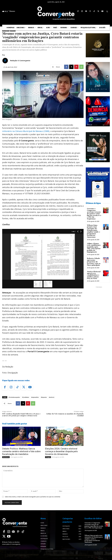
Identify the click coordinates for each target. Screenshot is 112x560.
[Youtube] (102, 11)
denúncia (51, 397)
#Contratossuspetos (14, 397)
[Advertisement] (99, 321)
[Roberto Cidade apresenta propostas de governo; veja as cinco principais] (106, 260)
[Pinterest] (90, 11)
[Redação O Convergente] (5, 60)
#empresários (35, 397)
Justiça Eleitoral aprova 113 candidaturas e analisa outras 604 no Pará (94, 275)
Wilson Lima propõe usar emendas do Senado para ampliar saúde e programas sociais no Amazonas (93, 231)
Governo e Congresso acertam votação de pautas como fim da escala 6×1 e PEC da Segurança (94, 214)
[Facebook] (77, 11)
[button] (107, 11)
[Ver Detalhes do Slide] (98, 77)
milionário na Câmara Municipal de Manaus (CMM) (25, 131)
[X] (98, 11)
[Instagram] (81, 11)
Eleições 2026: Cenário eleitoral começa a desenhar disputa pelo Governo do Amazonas (61, 451)
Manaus (12, 30)
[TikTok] (94, 11)
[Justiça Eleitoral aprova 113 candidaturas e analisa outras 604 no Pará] (106, 273)
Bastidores (6, 457)
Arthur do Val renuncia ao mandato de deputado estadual (65, 415)
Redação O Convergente (20, 60)
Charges (48, 457)
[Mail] (86, 11)
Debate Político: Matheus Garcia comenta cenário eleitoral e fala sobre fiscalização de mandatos (21, 451)
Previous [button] (88, 76)
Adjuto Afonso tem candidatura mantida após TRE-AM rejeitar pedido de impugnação (94, 248)
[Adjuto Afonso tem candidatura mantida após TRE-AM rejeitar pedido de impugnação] (106, 245)
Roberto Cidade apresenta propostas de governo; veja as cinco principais (93, 261)
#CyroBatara (25, 397)
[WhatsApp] (81, 67)
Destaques (6, 30)
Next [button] (107, 76)
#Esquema (44, 397)
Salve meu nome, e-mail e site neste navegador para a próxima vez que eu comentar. (32, 497)
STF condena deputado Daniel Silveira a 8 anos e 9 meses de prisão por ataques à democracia (21, 415)
